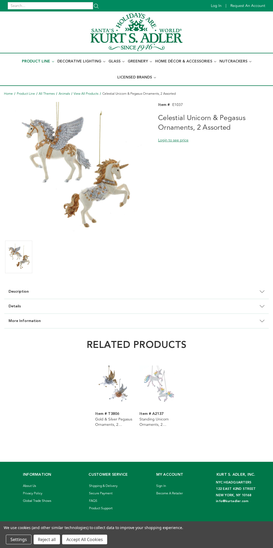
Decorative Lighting (79, 61)
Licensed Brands (135, 77)
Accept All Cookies (84, 539)
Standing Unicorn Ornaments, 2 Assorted (154, 422)
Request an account (247, 6)
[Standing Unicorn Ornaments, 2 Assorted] (158, 385)
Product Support (101, 508)
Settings (18, 539)
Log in (216, 6)
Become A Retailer (169, 493)
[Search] (96, 6)
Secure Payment (101, 493)
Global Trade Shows (37, 500)
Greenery (138, 61)
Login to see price (173, 140)
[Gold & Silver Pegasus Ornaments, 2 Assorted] (114, 385)
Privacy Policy (32, 493)
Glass (115, 61)
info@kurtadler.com (232, 501)
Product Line (36, 61)
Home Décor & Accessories (184, 61)
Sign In (161, 486)
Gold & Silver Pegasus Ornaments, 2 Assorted (113, 422)
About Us (29, 486)
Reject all (47, 539)
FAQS (93, 500)
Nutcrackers (233, 61)
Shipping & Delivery (103, 486)
